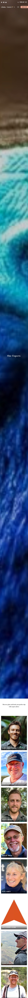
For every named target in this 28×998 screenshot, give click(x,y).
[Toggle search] (14, 7)
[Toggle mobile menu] (18, 7)
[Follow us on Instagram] (3, 2)
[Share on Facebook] (1, 2)
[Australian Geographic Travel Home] (7, 7)
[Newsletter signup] (5, 2)
